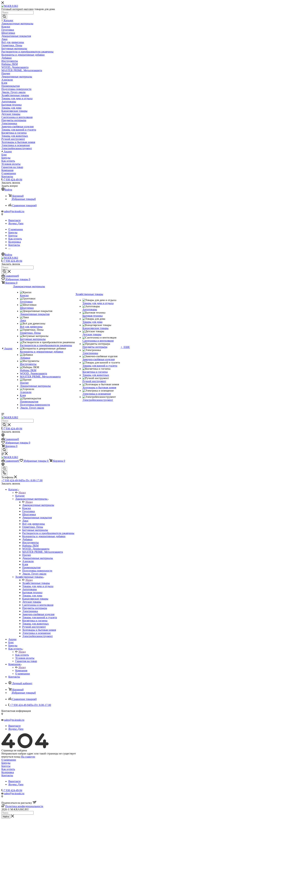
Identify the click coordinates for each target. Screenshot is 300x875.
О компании (8, 759)
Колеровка (7, 772)
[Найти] (4, 16)
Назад (22, 492)
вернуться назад (10, 756)
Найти (6, 816)
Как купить (22, 654)
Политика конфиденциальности (24, 806)
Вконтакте (14, 220)
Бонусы (5, 766)
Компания (21, 670)
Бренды (5, 762)
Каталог (20, 495)
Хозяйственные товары (36, 583)
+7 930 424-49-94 (12, 179)
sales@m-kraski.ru (14, 211)
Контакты (7, 775)
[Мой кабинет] (3, 435)
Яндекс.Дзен (15, 223)
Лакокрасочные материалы (38, 505)
